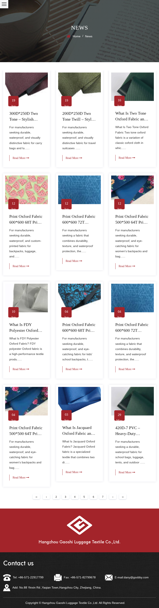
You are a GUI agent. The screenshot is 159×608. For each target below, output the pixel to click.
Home (77, 36)
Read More (19, 158)
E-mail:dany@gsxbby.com (132, 577)
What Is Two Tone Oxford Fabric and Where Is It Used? (130, 119)
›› (123, 496)
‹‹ (36, 496)
